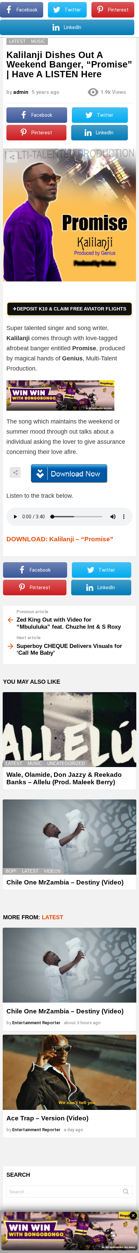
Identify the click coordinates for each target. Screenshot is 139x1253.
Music (35, 763)
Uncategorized (66, 763)
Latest (14, 763)
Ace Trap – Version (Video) (47, 1118)
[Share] (69, 474)
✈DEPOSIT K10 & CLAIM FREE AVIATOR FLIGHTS (69, 308)
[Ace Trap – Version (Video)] (69, 1072)
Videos (52, 871)
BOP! (11, 871)
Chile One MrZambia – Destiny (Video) (64, 882)
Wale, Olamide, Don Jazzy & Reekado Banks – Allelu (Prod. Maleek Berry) (64, 778)
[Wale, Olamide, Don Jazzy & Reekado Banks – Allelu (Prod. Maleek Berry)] (69, 729)
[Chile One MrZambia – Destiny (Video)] (69, 837)
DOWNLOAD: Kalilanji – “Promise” (59, 539)
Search (126, 1193)
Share (11, 157)
